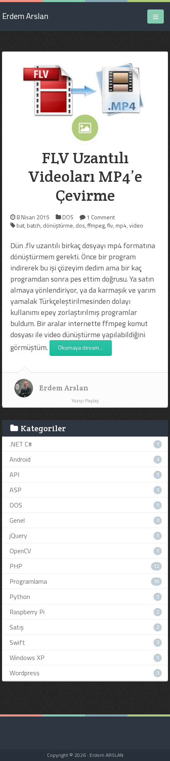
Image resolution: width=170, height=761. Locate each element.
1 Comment (101, 217)
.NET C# (20, 444)
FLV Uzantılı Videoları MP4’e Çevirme (85, 176)
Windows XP (27, 657)
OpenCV (20, 551)
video (136, 225)
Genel (17, 520)
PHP (15, 566)
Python (19, 596)
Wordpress (24, 673)
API (14, 474)
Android (20, 459)
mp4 (121, 225)
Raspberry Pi (27, 612)
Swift (17, 642)
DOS (67, 217)
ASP (15, 490)
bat (20, 225)
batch (33, 225)
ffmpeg (96, 225)
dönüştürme (58, 225)
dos (80, 225)
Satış (16, 627)
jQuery (18, 535)
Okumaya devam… (81, 347)
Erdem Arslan (63, 387)
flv (110, 225)
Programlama (28, 581)
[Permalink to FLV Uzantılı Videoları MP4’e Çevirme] (85, 89)
